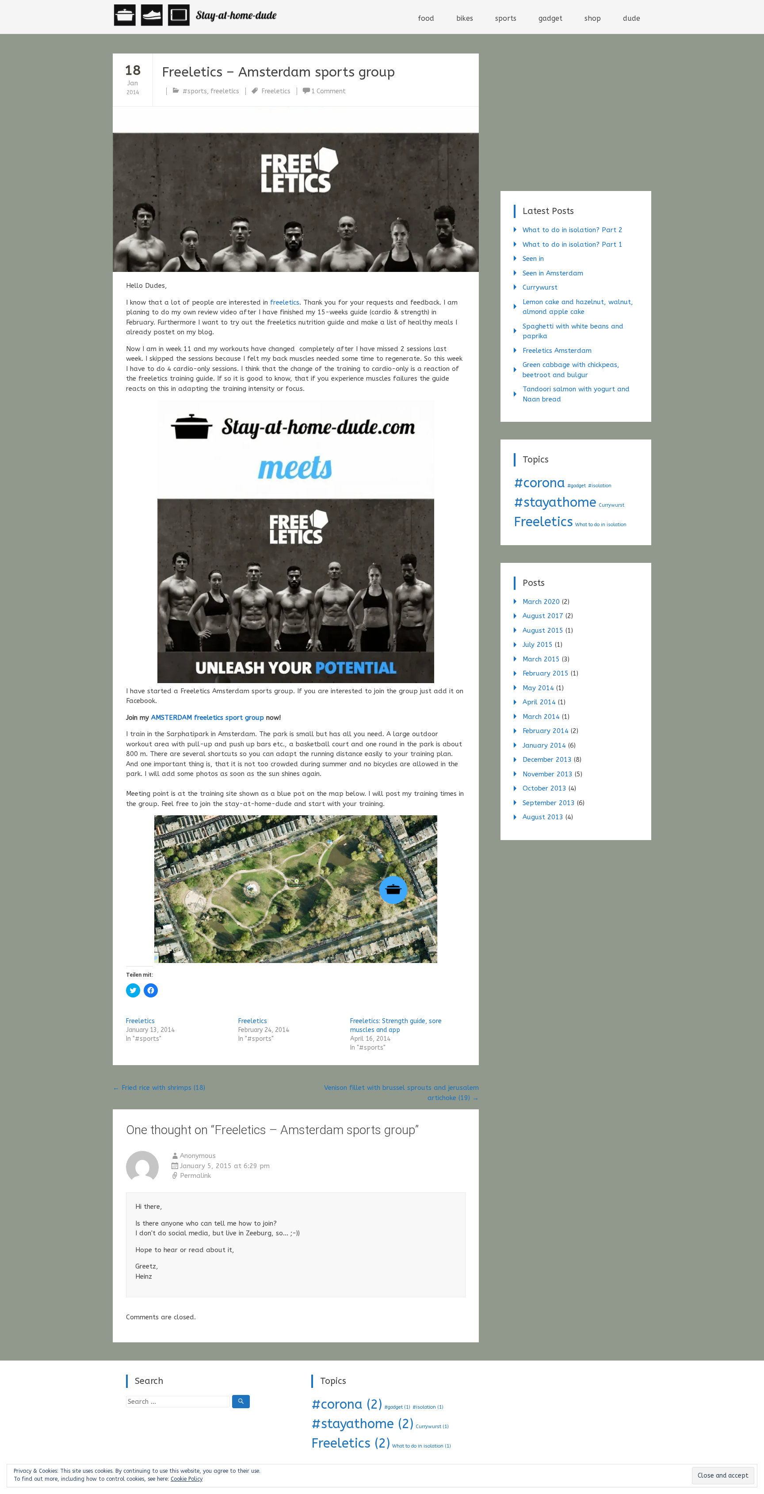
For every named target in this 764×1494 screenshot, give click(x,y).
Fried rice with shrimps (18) (159, 1088)
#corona (539, 483)
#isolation (599, 486)
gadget (550, 18)
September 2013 (549, 803)
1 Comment (328, 91)
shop (592, 18)
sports (505, 18)
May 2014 (538, 688)
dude (631, 18)
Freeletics (276, 91)
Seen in (533, 259)
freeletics (224, 91)
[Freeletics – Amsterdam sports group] (296, 189)
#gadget (576, 486)
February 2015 (546, 673)
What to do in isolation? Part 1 (573, 244)
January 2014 (544, 745)
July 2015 (538, 645)
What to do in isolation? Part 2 (573, 230)
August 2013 (543, 817)
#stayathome (555, 502)
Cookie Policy (186, 1479)
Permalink (195, 1176)
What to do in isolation (600, 524)
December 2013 (547, 760)
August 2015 (543, 630)
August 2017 (543, 616)
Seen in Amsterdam (553, 273)
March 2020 (541, 602)
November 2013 (548, 774)
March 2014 (541, 717)
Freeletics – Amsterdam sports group (278, 72)
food (426, 18)
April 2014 (539, 702)
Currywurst (540, 287)
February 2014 (546, 731)
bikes (464, 18)
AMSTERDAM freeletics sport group (207, 718)
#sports (195, 91)
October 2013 (544, 788)
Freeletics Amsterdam (557, 351)
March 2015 (541, 659)
